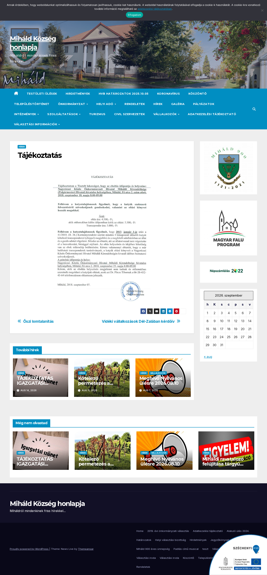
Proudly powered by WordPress (29, 548)
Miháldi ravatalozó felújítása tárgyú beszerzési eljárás (223, 464)
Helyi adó (105, 104)
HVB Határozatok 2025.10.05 (124, 93)
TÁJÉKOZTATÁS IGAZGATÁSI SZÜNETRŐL (35, 383)
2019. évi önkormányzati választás (168, 530)
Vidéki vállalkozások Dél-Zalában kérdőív (138, 321)
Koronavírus (168, 93)
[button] (254, 109)
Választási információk (36, 124)
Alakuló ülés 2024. (238, 530)
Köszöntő (197, 93)
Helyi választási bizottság (170, 539)
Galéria (178, 104)
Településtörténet (31, 104)
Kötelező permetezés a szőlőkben (94, 383)
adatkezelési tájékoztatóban (155, 8)
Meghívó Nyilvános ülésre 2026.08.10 (161, 380)
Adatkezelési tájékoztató (212, 114)
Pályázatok (203, 104)
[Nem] (262, 10)
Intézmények (25, 114)
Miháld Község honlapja (47, 503)
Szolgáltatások (63, 114)
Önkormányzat (72, 104)
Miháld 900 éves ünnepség (153, 548)
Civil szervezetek (129, 114)
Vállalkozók (165, 114)
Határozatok (143, 539)
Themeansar (85, 548)
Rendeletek (135, 104)
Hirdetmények (78, 93)
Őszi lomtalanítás (38, 321)
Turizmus (97, 114)
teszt (205, 548)
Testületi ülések (42, 93)
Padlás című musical (186, 548)
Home (139, 530)
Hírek (158, 104)
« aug (208, 357)
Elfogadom (134, 14)
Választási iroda (146, 557)
